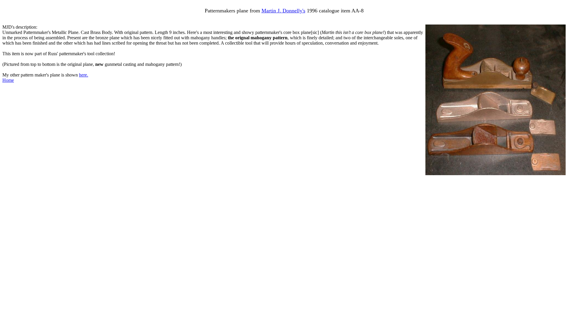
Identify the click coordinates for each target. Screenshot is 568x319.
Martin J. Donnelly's (283, 11)
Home (8, 80)
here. (83, 74)
